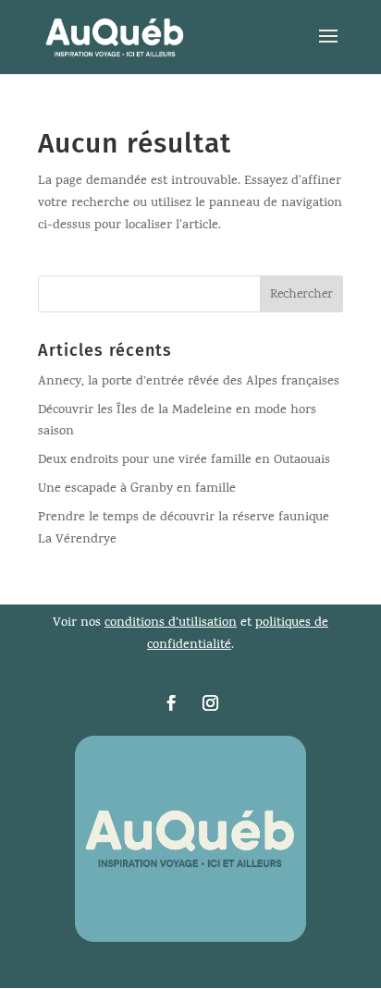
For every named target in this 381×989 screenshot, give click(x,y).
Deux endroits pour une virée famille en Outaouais (184, 460)
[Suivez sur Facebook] (171, 703)
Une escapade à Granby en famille (137, 489)
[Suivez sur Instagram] (210, 703)
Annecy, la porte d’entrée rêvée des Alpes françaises (188, 382)
